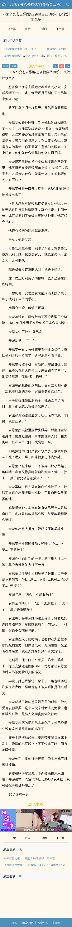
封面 (44, 28)
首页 (14, 923)
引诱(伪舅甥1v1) (56, 865)
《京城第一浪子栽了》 (38, 865)
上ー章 (12, 28)
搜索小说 (42, 923)
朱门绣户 (30, 49)
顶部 (57, 923)
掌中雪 (51, 858)
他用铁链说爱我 (13, 865)
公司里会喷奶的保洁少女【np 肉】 (25, 55)
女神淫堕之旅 (12, 858)
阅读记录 (27, 923)
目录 (28, 28)
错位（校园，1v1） (58, 55)
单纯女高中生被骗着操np (19, 49)
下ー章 (60, 28)
